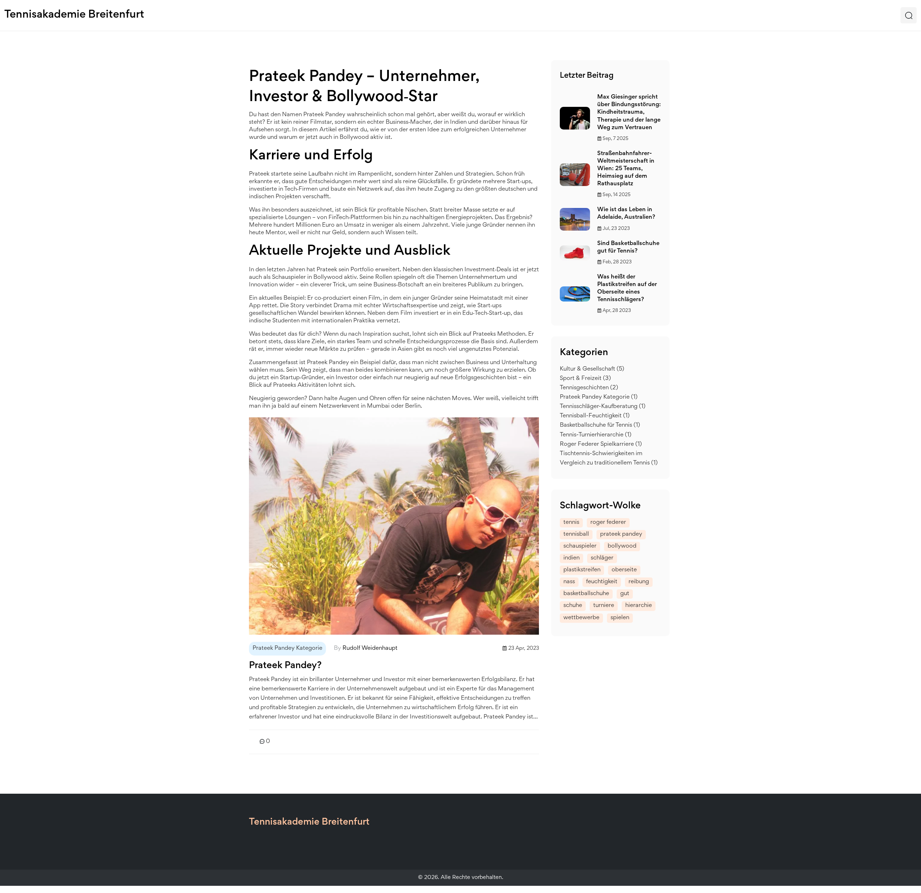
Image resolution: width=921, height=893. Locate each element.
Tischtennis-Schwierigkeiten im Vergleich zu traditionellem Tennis (609, 458)
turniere (603, 605)
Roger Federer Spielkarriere (601, 444)
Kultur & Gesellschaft (592, 369)
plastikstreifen (581, 570)
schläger (602, 558)
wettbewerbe (581, 618)
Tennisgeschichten (589, 388)
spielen (620, 618)
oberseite (624, 570)
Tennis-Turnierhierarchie (595, 435)
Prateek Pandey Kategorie (287, 648)
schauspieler (579, 546)
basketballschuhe (586, 594)
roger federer (608, 522)
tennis (571, 522)
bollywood (622, 546)
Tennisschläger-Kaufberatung (602, 406)
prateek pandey (621, 534)
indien (571, 558)
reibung (639, 582)
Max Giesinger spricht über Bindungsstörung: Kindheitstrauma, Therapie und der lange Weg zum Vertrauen (629, 113)
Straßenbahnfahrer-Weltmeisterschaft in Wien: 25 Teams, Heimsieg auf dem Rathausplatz (625, 169)
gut (624, 594)
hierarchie (638, 605)
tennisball (576, 534)
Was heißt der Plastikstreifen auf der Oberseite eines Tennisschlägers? (627, 289)
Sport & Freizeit (585, 378)
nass (569, 582)
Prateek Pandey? (285, 666)
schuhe (572, 605)
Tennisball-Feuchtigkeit (595, 416)
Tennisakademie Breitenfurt (74, 15)
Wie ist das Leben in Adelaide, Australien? (626, 213)
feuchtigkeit (601, 582)
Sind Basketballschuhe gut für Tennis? (628, 247)
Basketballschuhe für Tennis (600, 425)
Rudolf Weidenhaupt (370, 648)
